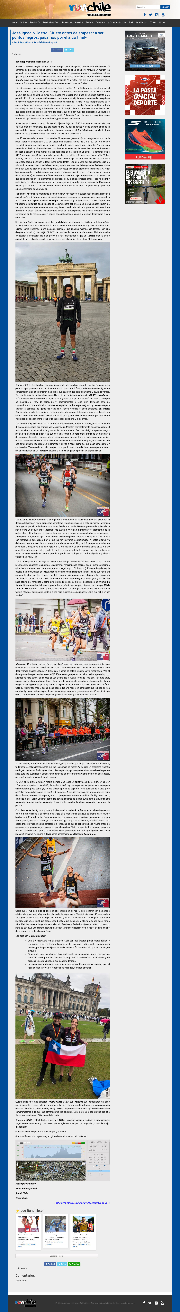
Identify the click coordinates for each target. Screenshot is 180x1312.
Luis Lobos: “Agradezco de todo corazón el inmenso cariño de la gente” (55, 1237)
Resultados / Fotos (51, 22)
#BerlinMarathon (21, 42)
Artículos (79, 22)
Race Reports (142, 22)
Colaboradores (127, 1303)
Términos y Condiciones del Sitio (105, 1303)
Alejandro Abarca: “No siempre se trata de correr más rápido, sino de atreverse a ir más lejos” (82, 1238)
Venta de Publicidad (80, 1303)
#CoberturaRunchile (117, 22)
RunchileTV (35, 22)
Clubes (162, 22)
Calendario (100, 22)
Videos (153, 22)
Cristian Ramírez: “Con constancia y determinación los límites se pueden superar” (28, 1238)
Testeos (89, 22)
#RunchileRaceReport (44, 42)
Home (14, 22)
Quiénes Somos (63, 1303)
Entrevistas (67, 22)
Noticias (23, 22)
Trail (131, 22)
